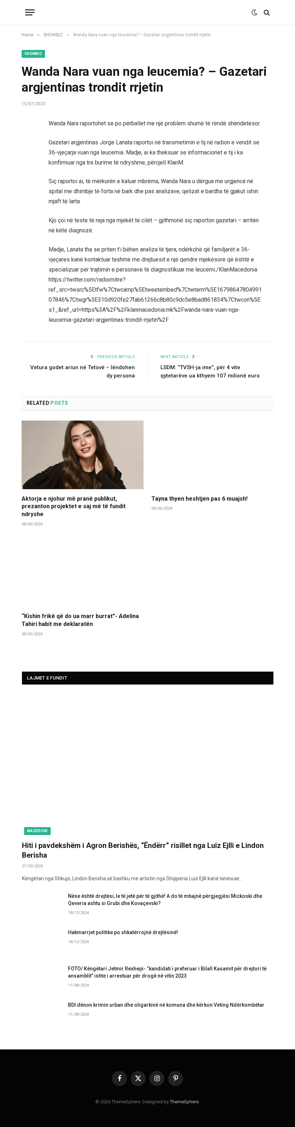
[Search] (266, 12)
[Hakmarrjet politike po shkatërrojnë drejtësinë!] (42, 941)
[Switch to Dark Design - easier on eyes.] (254, 12)
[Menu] (30, 12)
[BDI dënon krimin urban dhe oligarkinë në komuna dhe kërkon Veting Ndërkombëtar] (42, 1014)
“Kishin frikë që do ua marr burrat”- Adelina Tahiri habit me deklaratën (80, 620)
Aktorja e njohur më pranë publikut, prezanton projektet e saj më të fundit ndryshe (74, 506)
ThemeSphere (184, 1101)
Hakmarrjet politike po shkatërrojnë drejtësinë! (123, 932)
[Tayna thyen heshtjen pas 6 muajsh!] (212, 455)
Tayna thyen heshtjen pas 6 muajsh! (199, 498)
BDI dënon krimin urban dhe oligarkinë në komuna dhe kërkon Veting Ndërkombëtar (166, 1005)
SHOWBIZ (33, 54)
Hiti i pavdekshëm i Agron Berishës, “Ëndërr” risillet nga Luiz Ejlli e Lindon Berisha (143, 850)
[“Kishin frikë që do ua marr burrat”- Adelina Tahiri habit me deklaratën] (83, 572)
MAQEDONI (37, 831)
